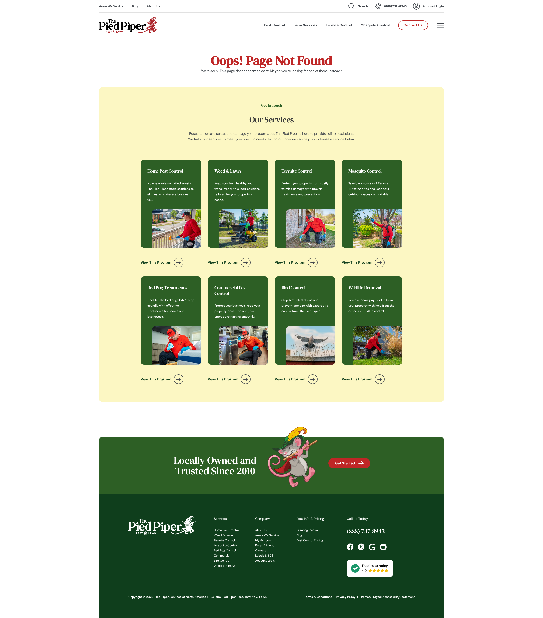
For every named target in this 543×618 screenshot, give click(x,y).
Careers (260, 550)
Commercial (222, 555)
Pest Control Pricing (309, 540)
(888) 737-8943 (366, 531)
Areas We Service (111, 6)
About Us (153, 6)
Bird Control (222, 560)
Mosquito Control (225, 545)
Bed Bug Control (225, 550)
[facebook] (350, 546)
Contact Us (413, 25)
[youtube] (383, 546)
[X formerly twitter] (361, 546)
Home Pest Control (226, 530)
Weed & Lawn (223, 535)
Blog (135, 6)
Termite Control (224, 540)
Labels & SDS (264, 555)
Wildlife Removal (225, 566)
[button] (370, 568)
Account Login (265, 560)
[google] (372, 546)
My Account (263, 540)
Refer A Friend (264, 545)
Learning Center (307, 530)
